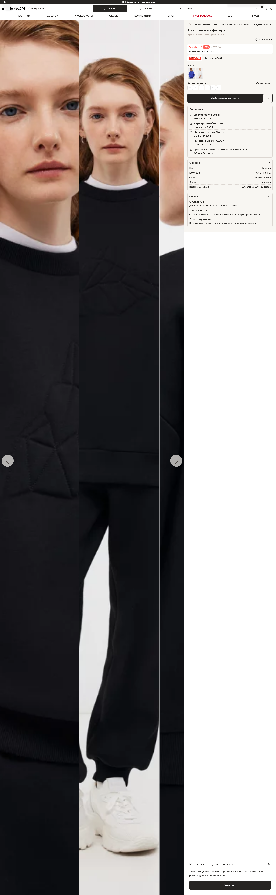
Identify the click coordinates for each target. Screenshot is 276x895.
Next (186, 461)
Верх (215, 24)
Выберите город (34, 8)
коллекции (142, 15)
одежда (52, 15)
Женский (266, 168)
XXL (218, 87)
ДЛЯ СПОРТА (184, 8)
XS (190, 87)
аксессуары (84, 15)
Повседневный (263, 177)
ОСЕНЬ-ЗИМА (263, 172)
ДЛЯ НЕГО (146, 8)
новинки (23, 15)
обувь (113, 15)
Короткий (266, 182)
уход (255, 15)
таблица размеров (264, 83)
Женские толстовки (230, 24)
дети (232, 15)
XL (213, 87)
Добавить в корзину (225, 98)
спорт (172, 15)
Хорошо (229, 885)
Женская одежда (202, 24)
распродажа (202, 15)
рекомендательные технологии (207, 875)
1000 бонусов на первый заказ (138, 2)
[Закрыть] (269, 864)
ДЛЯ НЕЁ (110, 8)
